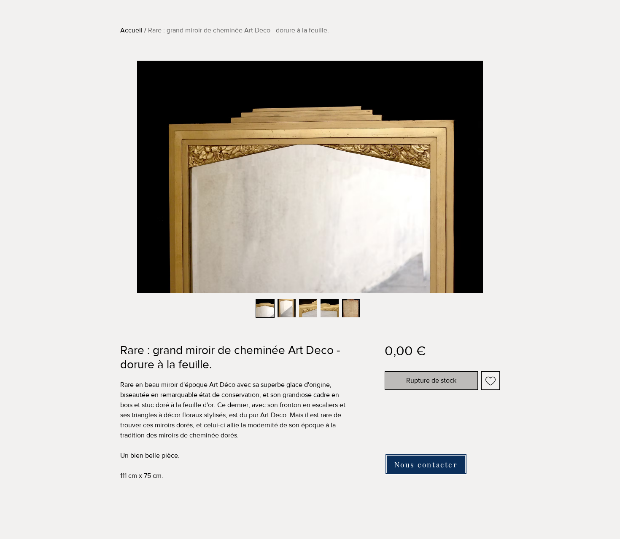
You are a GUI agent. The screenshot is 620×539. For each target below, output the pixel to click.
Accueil (131, 30)
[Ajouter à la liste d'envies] (490, 380)
